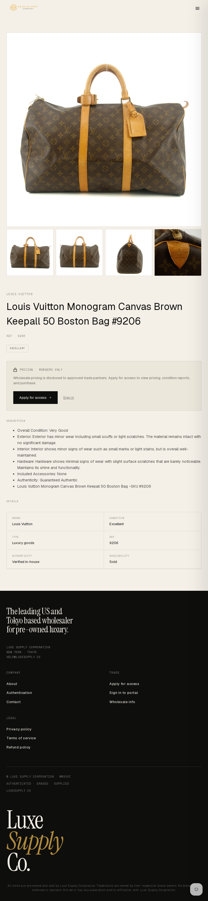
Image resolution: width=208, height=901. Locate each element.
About (11, 683)
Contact (13, 702)
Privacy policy (18, 729)
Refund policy (18, 747)
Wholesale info (122, 702)
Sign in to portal (123, 692)
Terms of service (21, 738)
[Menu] (197, 8)
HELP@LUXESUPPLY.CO (23, 657)
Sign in (68, 397)
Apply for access (33, 397)
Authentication (19, 692)
